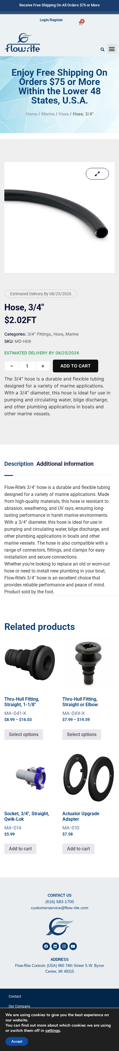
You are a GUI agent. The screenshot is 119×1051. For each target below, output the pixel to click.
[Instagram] (64, 946)
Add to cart (75, 366)
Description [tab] (19, 464)
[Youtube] (73, 946)
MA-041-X (25, 679)
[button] (112, 48)
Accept (16, 1041)
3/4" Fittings (39, 333)
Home (31, 114)
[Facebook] (46, 946)
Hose (64, 114)
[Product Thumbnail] (97, 174)
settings (52, 1030)
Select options (23, 734)
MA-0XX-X (83, 679)
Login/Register (51, 20)
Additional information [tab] (65, 464)
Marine (48, 114)
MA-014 (26, 823)
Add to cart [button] (20, 848)
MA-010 (80, 823)
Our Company (19, 1006)
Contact (15, 996)
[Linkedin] (55, 946)
